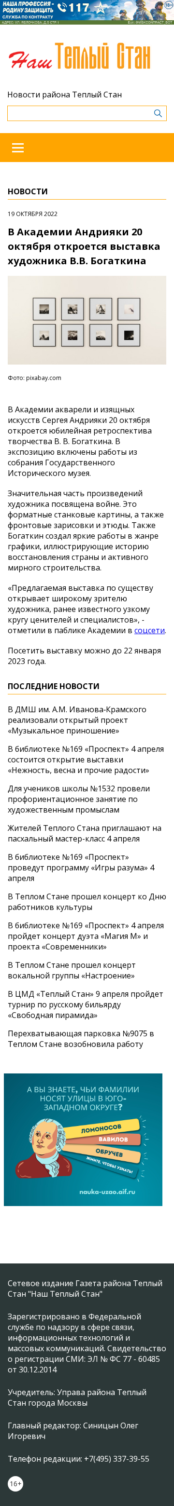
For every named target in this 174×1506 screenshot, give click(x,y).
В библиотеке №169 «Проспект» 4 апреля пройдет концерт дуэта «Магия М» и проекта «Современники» (86, 936)
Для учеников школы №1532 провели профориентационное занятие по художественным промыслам (79, 799)
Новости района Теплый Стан (64, 94)
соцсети (149, 630)
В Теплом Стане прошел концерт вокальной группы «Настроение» (72, 970)
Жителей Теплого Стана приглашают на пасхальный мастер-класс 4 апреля (84, 833)
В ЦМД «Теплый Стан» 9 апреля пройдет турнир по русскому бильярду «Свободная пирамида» (85, 1004)
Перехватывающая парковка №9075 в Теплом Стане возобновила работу (81, 1038)
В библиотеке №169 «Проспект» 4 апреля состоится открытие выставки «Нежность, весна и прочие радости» (86, 759)
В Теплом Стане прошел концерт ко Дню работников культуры (87, 901)
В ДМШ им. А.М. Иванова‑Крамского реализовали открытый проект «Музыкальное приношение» (77, 720)
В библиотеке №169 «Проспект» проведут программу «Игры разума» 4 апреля (81, 867)
